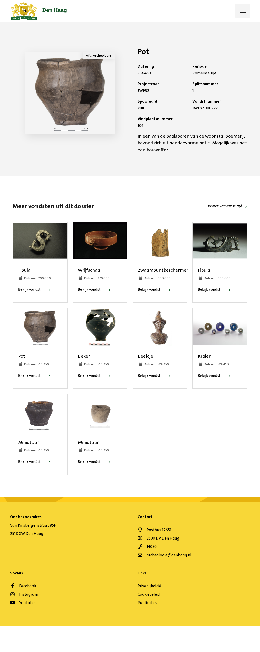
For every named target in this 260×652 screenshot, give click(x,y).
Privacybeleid (149, 586)
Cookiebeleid (149, 594)
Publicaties (147, 602)
